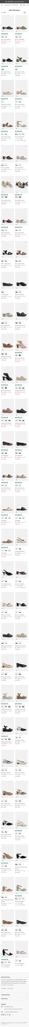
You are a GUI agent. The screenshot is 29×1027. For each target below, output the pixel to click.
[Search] (1, 5)
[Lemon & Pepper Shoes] (11, 5)
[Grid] (25, 12)
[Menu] (27, 5)
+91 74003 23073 (8, 1006)
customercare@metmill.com (11, 1012)
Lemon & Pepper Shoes (9, 1022)
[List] (27, 12)
